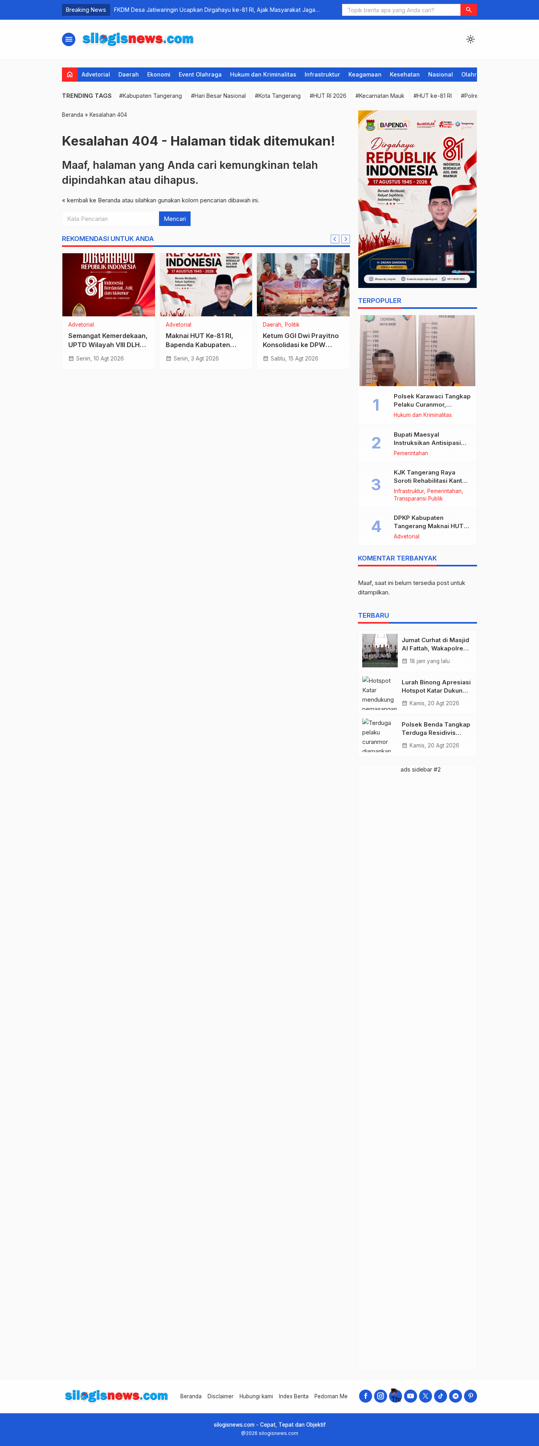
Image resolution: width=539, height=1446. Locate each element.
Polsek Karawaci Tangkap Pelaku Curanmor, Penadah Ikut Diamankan (432, 404)
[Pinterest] (470, 1396)
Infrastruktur (322, 74)
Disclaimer (221, 1396)
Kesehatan (405, 74)
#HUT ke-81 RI (433, 95)
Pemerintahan (411, 453)
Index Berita (294, 1396)
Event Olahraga (200, 74)
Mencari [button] (175, 218)
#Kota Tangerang (278, 95)
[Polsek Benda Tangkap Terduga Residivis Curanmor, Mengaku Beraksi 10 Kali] (380, 735)
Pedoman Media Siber (342, 1396)
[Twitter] (425, 1396)
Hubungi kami (256, 1396)
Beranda (191, 1396)
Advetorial (96, 74)
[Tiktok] (440, 1396)
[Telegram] (455, 1396)
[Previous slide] (335, 239)
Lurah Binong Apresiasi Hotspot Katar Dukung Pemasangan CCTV (436, 690)
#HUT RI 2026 (328, 95)
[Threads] (395, 1396)
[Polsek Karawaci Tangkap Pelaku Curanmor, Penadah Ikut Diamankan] (417, 350)
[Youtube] (410, 1396)
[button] (468, 10)
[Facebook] (365, 1396)
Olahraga (474, 74)
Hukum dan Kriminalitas (263, 74)
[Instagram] (380, 1396)
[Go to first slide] (345, 239)
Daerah (128, 74)
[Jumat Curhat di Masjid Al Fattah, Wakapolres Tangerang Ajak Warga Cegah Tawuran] (380, 651)
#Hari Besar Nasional (218, 95)
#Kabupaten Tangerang (150, 95)
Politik (292, 325)
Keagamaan (365, 74)
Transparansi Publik (418, 499)
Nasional (440, 74)
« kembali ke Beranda (91, 200)
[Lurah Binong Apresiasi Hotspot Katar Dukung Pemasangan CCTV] (380, 693)
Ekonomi (158, 74)
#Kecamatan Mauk (380, 95)
